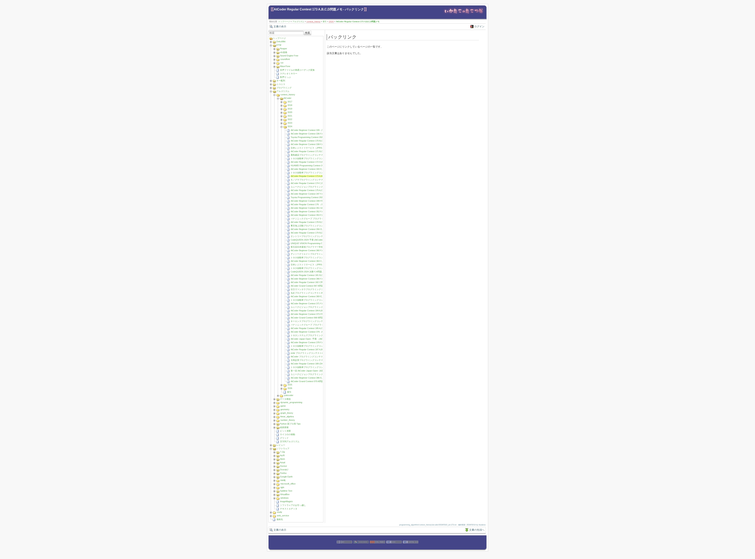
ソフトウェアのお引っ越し (293, 505)
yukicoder (288, 395)
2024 (331, 21)
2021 (289, 116)
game (283, 406)
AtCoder (287, 98)
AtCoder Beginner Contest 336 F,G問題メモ (311, 133)
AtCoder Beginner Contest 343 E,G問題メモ (312, 169)
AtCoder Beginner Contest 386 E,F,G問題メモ (312, 378)
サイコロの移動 (287, 434)
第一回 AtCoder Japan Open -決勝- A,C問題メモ (314, 371)
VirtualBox (285, 494)
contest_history (313, 21)
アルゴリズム (298, 21)
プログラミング (284, 87)
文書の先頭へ (476, 529)
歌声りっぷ (285, 77)
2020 (289, 112)
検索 (307, 32)
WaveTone (285, 66)
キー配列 (280, 80)
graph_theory (286, 413)
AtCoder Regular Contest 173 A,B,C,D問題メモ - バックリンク (319, 9)
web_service (283, 515)
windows (284, 498)
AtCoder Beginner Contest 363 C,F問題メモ (311, 261)
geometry (284, 409)
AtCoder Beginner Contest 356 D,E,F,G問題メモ (314, 229)
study (279, 512)
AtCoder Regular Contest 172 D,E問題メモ (311, 162)
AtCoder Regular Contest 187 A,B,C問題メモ (312, 349)
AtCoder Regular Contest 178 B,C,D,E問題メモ (313, 222)
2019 (289, 109)
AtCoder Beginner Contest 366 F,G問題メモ (311, 279)
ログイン (479, 26)
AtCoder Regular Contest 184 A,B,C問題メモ (312, 310)
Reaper (283, 48)
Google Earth (286, 476)
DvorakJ (284, 469)
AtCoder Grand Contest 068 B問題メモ (309, 317)
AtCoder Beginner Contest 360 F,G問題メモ (311, 250)
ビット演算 (285, 431)
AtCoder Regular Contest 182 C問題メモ (310, 282)
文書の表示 (279, 26)
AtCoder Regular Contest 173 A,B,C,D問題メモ (357, 21)
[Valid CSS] (394, 547)
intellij (282, 480)
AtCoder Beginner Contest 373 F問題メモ (310, 314)
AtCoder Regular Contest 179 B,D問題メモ (311, 233)
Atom (282, 459)
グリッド (284, 438)
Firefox (283, 473)
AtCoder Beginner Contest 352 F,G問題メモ (311, 211)
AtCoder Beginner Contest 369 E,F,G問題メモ (312, 296)
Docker (283, 466)
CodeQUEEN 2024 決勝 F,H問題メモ (308, 271)
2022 (289, 119)
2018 (289, 105)
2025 (289, 384)
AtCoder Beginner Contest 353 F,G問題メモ (311, 215)
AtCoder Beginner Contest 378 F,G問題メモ (311, 342)
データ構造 (285, 399)
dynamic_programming (291, 402)
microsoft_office (288, 484)
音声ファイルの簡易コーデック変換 (297, 70)
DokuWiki (280, 41)
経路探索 (284, 427)
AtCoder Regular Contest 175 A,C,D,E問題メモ (313, 190)
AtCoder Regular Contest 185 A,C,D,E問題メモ (313, 328)
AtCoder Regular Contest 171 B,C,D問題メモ (312, 151)
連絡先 (279, 519)
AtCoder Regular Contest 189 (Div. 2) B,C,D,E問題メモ (317, 363)
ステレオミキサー (288, 73)
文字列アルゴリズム (289, 441)
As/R (282, 455)
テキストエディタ (288, 509)
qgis (282, 487)
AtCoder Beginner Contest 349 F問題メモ (310, 201)
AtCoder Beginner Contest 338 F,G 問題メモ (312, 144)
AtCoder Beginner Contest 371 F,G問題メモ (311, 303)
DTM (278, 45)
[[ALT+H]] (464, 14)
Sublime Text (286, 491)
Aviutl (282, 462)
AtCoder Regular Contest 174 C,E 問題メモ (311, 183)
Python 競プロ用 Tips (290, 424)
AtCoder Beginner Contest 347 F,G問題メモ (311, 194)
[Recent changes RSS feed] (377, 547)
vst (281, 63)
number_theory (287, 420)
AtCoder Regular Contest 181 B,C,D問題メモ (312, 275)
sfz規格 (283, 52)
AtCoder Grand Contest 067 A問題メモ (309, 286)
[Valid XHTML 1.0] (410, 547)
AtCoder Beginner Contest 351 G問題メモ (311, 208)
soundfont (285, 59)
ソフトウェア (282, 448)
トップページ (284, 21)
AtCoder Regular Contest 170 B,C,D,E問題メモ (313, 141)
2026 (289, 388)
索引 (325, 21)
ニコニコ (280, 84)
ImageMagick (286, 501)
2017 (289, 101)
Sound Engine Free (289, 55)
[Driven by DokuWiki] (361, 547)
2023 (289, 123)
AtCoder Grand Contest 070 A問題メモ (309, 381)
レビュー (280, 445)
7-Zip (282, 452)
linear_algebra (287, 416)
